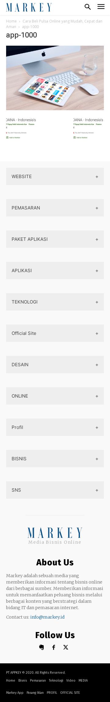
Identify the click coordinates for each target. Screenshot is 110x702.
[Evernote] (41, 648)
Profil (17, 427)
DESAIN (20, 364)
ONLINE (20, 396)
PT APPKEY (13, 673)
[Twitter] (66, 648)
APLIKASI (22, 270)
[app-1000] (55, 108)
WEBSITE (22, 176)
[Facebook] (54, 648)
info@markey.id (47, 617)
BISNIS (19, 459)
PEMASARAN (26, 208)
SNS (16, 490)
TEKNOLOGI (25, 302)
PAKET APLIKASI (30, 239)
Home (11, 21)
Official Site (24, 333)
